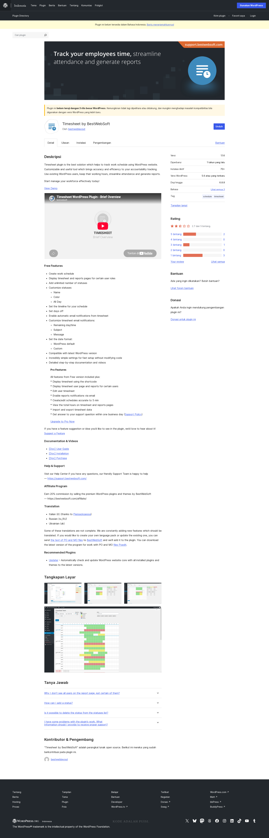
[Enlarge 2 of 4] (117, 586)
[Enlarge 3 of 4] (157, 586)
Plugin (65, 802)
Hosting (16, 802)
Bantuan (220, 142)
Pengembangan (102, 142)
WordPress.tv (119, 806)
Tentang (16, 792)
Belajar (114, 792)
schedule (207, 196)
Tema (65, 797)
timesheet (219, 196)
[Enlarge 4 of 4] (157, 610)
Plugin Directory (20, 15)
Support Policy (133, 414)
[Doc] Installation (59, 453)
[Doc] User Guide (59, 448)
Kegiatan (165, 797)
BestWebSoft (94, 540)
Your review (177, 261)
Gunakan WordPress (251, 5)
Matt (213, 797)
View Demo (50, 188)
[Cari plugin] (45, 35)
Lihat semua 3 (218, 189)
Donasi (165, 802)
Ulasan (65, 142)
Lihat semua (218, 261)
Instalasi (81, 142)
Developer (116, 802)
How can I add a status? (58, 703)
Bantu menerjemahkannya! (160, 24)
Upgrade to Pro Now (62, 421)
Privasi (15, 806)
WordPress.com (219, 792)
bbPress (215, 802)
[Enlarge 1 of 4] (77, 586)
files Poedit (119, 544)
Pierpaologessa (82, 514)
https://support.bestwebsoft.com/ (67, 478)
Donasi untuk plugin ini (183, 319)
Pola (64, 806)
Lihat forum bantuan (182, 288)
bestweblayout (76, 129)
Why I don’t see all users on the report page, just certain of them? (82, 693)
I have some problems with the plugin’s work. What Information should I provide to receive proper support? (76, 723)
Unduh (219, 126)
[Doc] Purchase (58, 458)
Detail (50, 142)
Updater (53, 560)
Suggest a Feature (54, 433)
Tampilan (66, 792)
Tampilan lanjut (179, 205)
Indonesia (47, 821)
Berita (15, 797)
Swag (165, 806)
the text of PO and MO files (67, 540)
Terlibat (165, 792)
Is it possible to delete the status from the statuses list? (76, 712)
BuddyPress (217, 806)
